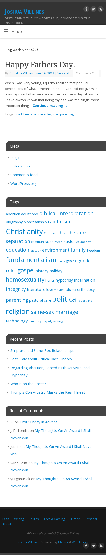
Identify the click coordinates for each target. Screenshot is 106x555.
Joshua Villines (24, 11)
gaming (71, 261)
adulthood (29, 214)
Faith (5, 519)
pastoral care (40, 300)
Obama (71, 289)
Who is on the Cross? (28, 383)
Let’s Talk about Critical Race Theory (41, 358)
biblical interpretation (66, 213)
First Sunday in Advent (38, 421)
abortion (13, 214)
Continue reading (50, 105)
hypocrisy (64, 280)
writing (58, 321)
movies (59, 289)
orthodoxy (86, 289)
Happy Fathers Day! (40, 64)
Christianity (24, 231)
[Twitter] (92, 10)
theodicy (35, 321)
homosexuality (25, 279)
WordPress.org (23, 183)
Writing (19, 519)
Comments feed (24, 174)
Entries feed (20, 166)
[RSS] (100, 10)
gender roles (42, 114)
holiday (55, 271)
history (41, 271)
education (17, 249)
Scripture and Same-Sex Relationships (42, 350)
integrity (16, 288)
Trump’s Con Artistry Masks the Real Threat (47, 392)
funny (61, 261)
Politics (34, 519)
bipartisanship (35, 222)
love (56, 114)
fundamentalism (31, 259)
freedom (93, 250)
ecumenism (84, 242)
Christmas (50, 233)
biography (14, 222)
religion (18, 311)
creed (58, 242)
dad (19, 114)
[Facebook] (85, 10)
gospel (26, 270)
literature (36, 289)
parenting (67, 114)
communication (42, 242)
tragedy (47, 321)
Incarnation (84, 280)
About (6, 524)
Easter (69, 241)
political (65, 299)
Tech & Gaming (54, 519)
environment (56, 250)
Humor (75, 519)
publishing (85, 300)
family (27, 114)
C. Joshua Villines (21, 73)
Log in (15, 157)
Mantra (63, 542)
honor (49, 280)
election (35, 250)
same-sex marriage (54, 311)
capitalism (59, 221)
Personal (63, 73)
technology (17, 321)
